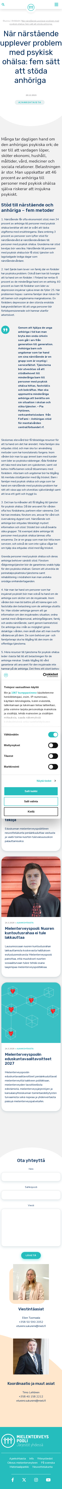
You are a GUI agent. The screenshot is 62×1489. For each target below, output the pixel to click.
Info (31, 1458)
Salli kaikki (31, 791)
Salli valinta (31, 801)
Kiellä (31, 811)
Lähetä (31, 1255)
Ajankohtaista (29, 102)
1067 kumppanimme (24, 692)
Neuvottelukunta (42, 1467)
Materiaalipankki (19, 1467)
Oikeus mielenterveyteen (22, 1463)
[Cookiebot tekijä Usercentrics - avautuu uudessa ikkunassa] (43, 675)
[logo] (31, 7)
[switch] (53, 745)
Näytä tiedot (44, 780)
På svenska (48, 1463)
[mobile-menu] (56, 4)
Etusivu (6, 21)
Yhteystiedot (45, 1458)
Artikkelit (16, 21)
